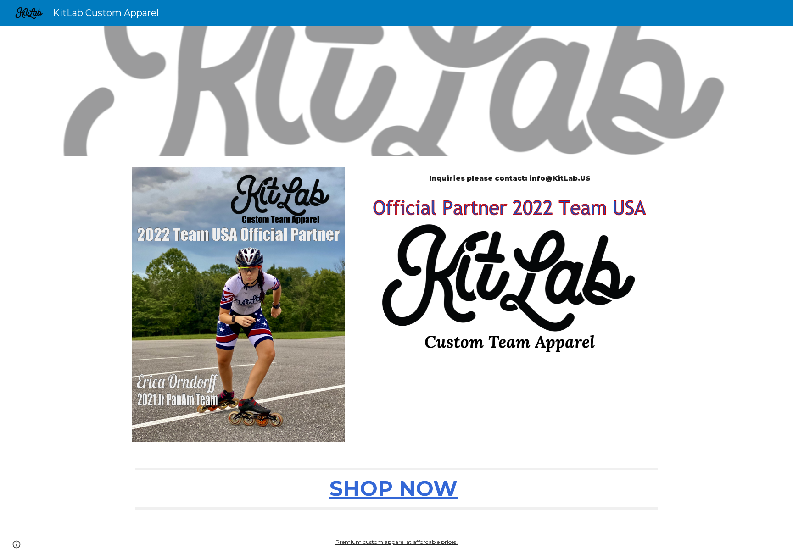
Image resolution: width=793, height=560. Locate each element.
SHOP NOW (393, 488)
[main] (509, 178)
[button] (16, 544)
